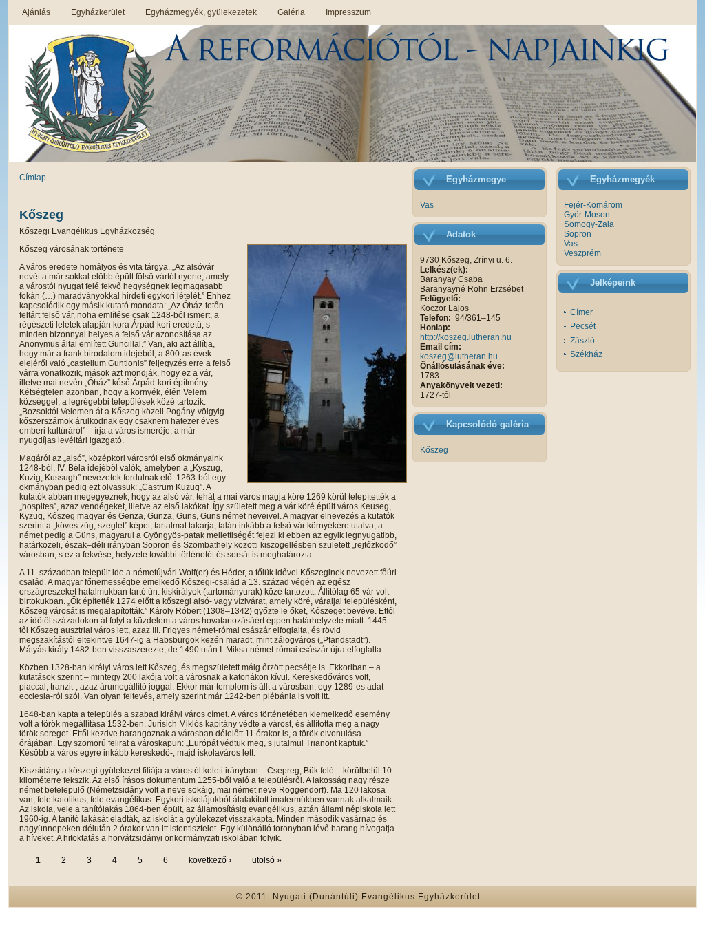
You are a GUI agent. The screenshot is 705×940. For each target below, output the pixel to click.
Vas (427, 205)
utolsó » (267, 860)
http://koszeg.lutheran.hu (466, 337)
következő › (210, 860)
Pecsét (583, 326)
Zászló (582, 340)
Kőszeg (41, 215)
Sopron (577, 234)
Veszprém (582, 253)
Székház (586, 354)
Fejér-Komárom (593, 205)
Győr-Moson (587, 215)
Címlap (32, 177)
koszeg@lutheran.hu (459, 356)
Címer (581, 312)
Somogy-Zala (589, 224)
